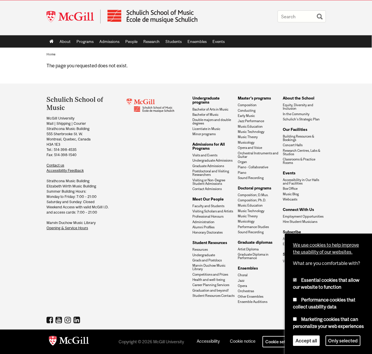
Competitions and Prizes (210, 274)
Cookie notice (242, 341)
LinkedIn (77, 319)
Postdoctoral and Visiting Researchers (210, 172)
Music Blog (291, 194)
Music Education (250, 126)
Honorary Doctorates (207, 232)
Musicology (246, 142)
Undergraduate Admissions (212, 160)
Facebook (50, 319)
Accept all (306, 340)
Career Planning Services (210, 285)
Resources (200, 249)
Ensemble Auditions (252, 302)
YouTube (59, 319)
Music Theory (248, 137)
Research (150, 42)
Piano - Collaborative (253, 167)
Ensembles (196, 42)
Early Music (246, 116)
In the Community (296, 114)
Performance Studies (253, 227)
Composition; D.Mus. (253, 195)
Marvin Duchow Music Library (209, 267)
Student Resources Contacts (213, 295)
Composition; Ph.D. (252, 200)
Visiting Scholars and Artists (212, 211)
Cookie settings (280, 341)
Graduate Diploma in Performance (253, 256)
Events (217, 42)
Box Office (290, 188)
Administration (203, 222)
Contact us (55, 165)
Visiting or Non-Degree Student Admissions (208, 181)
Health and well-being (208, 279)
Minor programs (204, 134)
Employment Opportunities (303, 216)
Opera (242, 286)
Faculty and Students (208, 206)
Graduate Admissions (208, 166)
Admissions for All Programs (208, 146)
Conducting (246, 110)
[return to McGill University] (69, 342)
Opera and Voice (250, 147)
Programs (84, 42)
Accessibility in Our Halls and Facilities (301, 181)
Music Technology (251, 131)
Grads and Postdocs (207, 260)
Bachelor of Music (205, 114)
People (129, 42)
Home (51, 41)
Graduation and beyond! (210, 290)
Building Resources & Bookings (298, 138)
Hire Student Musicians (300, 221)
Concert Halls (293, 145)
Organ (242, 162)
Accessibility (208, 341)
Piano (242, 172)
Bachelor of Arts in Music (210, 109)
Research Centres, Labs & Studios (301, 152)
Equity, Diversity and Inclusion (298, 106)
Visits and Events (204, 155)
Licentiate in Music (206, 129)
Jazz (241, 280)
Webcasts (290, 199)
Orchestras (246, 291)
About (64, 42)
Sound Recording (251, 178)
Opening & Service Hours (67, 228)
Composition (247, 105)
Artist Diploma (248, 249)
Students (172, 42)
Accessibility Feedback (65, 170)
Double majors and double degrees (211, 121)
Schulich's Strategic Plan (301, 119)
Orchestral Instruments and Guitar (258, 154)
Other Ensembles (250, 296)
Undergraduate (203, 255)
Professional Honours (207, 216)
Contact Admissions (207, 189)
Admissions (107, 42)
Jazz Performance (251, 121)
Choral (243, 275)
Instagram (68, 319)
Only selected (343, 340)
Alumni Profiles (203, 227)
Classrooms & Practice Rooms (299, 161)
